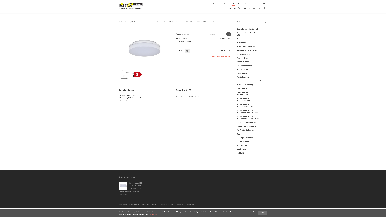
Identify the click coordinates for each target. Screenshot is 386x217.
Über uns (255, 4)
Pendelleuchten (243, 77)
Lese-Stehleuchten (244, 65)
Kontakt (263, 4)
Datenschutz (132, 204)
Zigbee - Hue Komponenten (248, 126)
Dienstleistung (217, 4)
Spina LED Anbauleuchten (247, 50)
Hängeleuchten (243, 73)
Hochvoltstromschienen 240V (249, 81)
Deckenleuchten (243, 54)
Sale (238, 134)
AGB (139, 204)
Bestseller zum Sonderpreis (247, 29)
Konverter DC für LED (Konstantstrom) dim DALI (247, 111)
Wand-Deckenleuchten (246, 46)
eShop (233, 4)
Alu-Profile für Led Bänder (247, 130)
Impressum (123, 204)
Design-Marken (243, 141)
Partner (240, 4)
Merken (224, 51)
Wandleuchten (242, 43)
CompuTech (190, 204)
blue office (165, 204)
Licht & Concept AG (153, 204)
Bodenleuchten (243, 62)
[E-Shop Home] (131, 4)
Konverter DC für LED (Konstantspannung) (245, 105)
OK (262, 213)
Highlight (240, 153)
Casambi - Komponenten (246, 122)
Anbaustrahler (242, 39)
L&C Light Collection (132, 22)
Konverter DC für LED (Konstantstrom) (245, 99)
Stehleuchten (242, 69)
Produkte (226, 4)
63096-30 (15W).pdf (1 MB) (189, 96)
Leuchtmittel (242, 88)
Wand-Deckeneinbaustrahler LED (248, 34)
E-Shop (121, 22)
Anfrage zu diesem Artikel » (221, 56)
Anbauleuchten (146, 22)
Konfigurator (242, 145)
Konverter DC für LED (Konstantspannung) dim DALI (249, 117)
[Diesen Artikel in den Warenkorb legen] (187, 51)
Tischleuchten (242, 58)
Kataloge (247, 4)
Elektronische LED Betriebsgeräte (244, 93)
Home (208, 4)
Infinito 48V (241, 149)
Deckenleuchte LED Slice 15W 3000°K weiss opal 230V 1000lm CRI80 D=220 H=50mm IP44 (184, 22)
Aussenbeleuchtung (245, 85)
